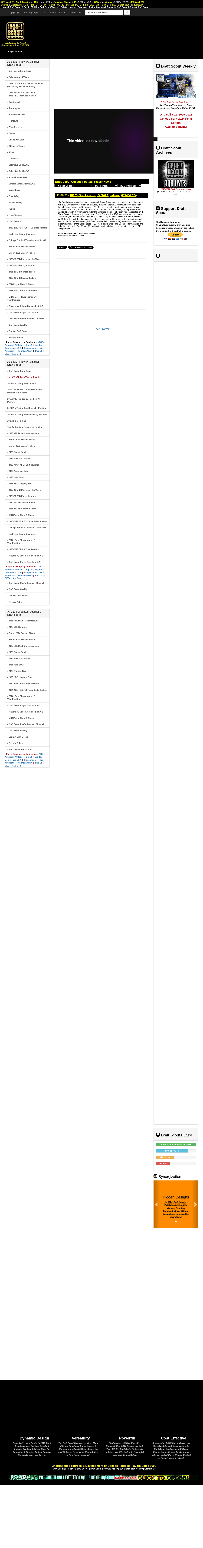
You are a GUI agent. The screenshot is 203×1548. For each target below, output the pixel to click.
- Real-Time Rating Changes (21, 234)
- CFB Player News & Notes (20, 284)
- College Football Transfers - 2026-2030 (26, 240)
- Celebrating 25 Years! (18, 77)
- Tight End (12, 121)
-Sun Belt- (16, 354)
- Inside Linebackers (17, 177)
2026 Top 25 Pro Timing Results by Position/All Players (24, 391)
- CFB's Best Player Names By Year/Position (21, 298)
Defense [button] (74, 12)
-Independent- (30, 348)
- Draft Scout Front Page (19, 71)
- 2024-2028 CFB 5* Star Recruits (23, 683)
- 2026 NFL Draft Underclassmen (23, 433)
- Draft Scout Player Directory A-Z (23, 312)
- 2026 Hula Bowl (15, 477)
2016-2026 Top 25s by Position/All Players (23, 400)
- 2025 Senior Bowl (16, 652)
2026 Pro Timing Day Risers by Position (26, 408)
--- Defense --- (13, 158)
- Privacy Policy (15, 337)
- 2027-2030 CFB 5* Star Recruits (23, 290)
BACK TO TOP (103, 329)
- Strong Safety (14, 202)
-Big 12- (28, 345)
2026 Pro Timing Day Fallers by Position (27, 414)
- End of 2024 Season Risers (21, 633)
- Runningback (14, 108)
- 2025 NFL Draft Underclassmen (23, 646)
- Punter (11, 209)
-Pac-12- (38, 351)
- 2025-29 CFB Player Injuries (21, 265)
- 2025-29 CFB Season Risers (21, 272)
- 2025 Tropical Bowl (17, 671)
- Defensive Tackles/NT (18, 171)
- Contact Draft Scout (17, 331)
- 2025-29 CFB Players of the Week (24, 259)
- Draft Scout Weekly (17, 325)
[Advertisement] (116, 36)
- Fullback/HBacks (16, 114)
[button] (157, 1204)
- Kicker (11, 152)
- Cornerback (13, 190)
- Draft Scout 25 (14, 221)
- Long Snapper (15, 215)
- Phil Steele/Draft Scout (19, 749)
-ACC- (41, 342)
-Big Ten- (38, 345)
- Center (11, 133)
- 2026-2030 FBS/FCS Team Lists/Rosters (27, 228)
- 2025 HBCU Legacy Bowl (20, 677)
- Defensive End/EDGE (18, 165)
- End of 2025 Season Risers (21, 246)
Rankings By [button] (29, 12)
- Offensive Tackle (16, 146)
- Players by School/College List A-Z (25, 306)
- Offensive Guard (15, 140)
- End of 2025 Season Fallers (21, 253)
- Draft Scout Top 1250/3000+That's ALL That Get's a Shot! (21, 94)
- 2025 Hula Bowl (15, 665)
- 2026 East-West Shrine (18, 458)
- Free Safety (13, 196)
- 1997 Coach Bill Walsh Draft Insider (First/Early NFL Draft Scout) (25, 85)
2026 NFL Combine (16, 421)
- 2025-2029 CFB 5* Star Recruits (23, 549)
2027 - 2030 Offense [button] (53, 12)
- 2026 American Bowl (18, 471)
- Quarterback (13, 102)
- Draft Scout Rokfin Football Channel (25, 318)
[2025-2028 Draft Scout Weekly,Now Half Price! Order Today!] (104, 1477)
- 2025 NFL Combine (17, 627)
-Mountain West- (25, 351)
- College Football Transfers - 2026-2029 (26, 527)
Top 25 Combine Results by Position (25, 427)
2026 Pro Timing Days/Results (22, 383)
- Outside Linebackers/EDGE (21, 184)
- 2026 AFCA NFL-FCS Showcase (23, 465)
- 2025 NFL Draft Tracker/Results (23, 621)
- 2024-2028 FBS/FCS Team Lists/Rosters (27, 690)
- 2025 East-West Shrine (18, 658)
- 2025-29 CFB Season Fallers (21, 278)
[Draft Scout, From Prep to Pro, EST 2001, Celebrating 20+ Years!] (15, 31)
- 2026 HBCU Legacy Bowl (20, 483)
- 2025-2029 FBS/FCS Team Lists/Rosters (27, 521)
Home (15, 12)
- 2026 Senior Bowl (16, 452)
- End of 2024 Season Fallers (21, 639)
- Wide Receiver (15, 127)
